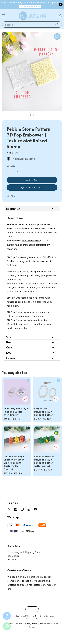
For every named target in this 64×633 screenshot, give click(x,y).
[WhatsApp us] (7, 626)
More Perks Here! (30, 6)
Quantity (11, 165)
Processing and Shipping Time (23, 552)
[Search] (57, 24)
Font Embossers (31, 240)
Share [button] (14, 196)
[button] (3, 16)
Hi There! (12, 559)
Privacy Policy (31, 623)
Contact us (13, 555)
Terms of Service (14, 623)
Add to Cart (32, 179)
